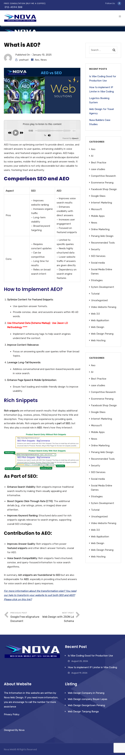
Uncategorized (99, 300)
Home (7, 28)
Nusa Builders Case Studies (99, 122)
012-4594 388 (13, 7)
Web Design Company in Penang (86, 692)
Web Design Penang (102, 333)
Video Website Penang (103, 307)
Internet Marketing (101, 202)
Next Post (58, 617)
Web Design (97, 327)
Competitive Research (103, 175)
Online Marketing (100, 229)
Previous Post (24, 617)
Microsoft (96, 209)
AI (92, 155)
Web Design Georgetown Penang (86, 705)
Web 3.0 (95, 313)
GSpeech (75, 138)
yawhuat (24, 59)
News (44, 59)
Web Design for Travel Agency (101, 111)
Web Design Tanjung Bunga (83, 711)
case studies (98, 169)
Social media (98, 262)
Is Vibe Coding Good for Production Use (102, 78)
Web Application (100, 320)
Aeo (16, 28)
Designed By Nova (14, 730)
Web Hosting (98, 340)
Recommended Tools (103, 242)
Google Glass (98, 195)
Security (95, 249)
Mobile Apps (98, 216)
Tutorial (95, 293)
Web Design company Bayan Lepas (87, 699)
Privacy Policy (11, 714)
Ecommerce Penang (102, 182)
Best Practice (98, 162)
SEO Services (98, 256)
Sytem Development (102, 287)
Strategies (97, 280)
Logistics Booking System (99, 100)
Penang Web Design (102, 236)
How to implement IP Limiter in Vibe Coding (101, 89)
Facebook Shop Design (104, 189)
